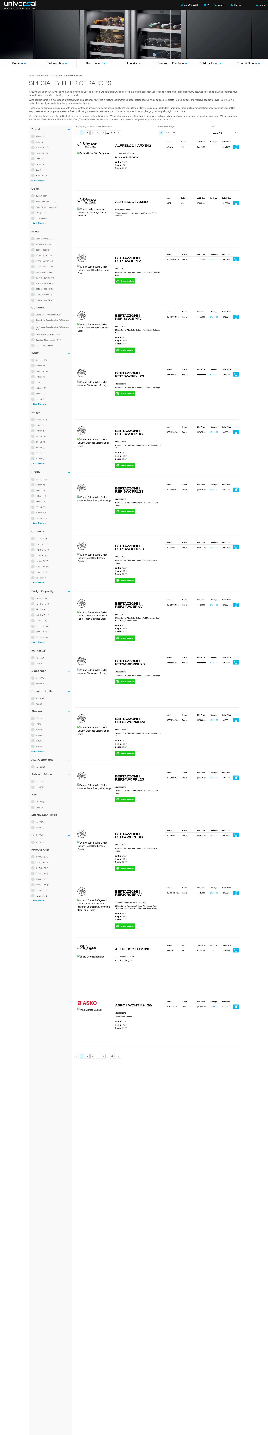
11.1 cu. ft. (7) (42, 561)
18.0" (121, 337)
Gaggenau (233, 116)
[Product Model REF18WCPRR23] (94, 570)
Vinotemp (84, 119)
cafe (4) (39, 159)
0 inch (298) (41, 360)
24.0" (121, 625)
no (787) (40, 822)
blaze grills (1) (42, 153)
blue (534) (40, 213)
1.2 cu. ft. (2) (42, 896)
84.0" (121, 340)
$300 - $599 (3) (43, 244)
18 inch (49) (41, 496)
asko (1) (39, 142)
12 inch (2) (40, 425)
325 (113, 133)
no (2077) (40, 767)
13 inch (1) (40, 366)
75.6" (121, 1024)
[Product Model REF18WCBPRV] (94, 340)
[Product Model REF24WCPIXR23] (94, 743)
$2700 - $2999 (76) (45, 289)
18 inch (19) (41, 388)
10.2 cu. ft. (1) (42, 550)
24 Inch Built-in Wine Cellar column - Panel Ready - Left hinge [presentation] (136, 791)
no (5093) (40, 658)
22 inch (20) (41, 518)
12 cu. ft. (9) (42, 572)
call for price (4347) (45, 300)
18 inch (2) (40, 431)
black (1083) (41, 196)
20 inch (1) (40, 399)
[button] (50, 136)
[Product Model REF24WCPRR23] (94, 858)
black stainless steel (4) (46, 207)
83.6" (121, 916)
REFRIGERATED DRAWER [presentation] (123, 209)
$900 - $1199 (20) (44, 255)
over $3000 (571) (44, 294)
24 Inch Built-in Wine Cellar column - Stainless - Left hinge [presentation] (137, 675)
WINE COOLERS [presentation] (120, 269)
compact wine (51, 107)
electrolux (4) (42, 175)
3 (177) (39, 735)
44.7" (121, 161)
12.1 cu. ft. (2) (42, 637)
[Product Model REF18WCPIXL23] (94, 397)
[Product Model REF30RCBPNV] (94, 916)
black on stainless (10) (46, 201)
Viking (223, 116)
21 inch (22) (41, 513)
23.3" (121, 919)
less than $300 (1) (44, 239)
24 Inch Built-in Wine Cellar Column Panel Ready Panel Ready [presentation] (136, 849)
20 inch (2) (41, 507)
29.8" (121, 913)
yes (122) (40, 827)
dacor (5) (40, 164)
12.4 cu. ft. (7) (42, 578)
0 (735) (39, 718)
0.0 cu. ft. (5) (42, 857)
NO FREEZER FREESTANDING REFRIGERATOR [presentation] (131, 902)
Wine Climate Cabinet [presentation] (123, 1016)
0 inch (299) (41, 420)
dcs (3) (39, 170)
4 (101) (39, 741)
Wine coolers (35, 99)
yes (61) (39, 807)
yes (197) (40, 787)
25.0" (121, 458)
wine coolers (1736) (45, 345)
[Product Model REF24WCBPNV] (94, 628)
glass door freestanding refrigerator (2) (53, 321)
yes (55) (39, 663)
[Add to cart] (236, 147)
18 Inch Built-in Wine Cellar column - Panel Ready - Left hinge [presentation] (136, 503)
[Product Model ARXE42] (94, 168)
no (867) (40, 698)
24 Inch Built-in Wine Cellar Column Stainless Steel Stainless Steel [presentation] (138, 734)
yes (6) (39, 704)
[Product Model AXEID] (94, 224)
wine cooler (224, 91)
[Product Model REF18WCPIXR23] (94, 455)
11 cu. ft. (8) (41, 555)
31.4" (121, 1027)
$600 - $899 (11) (43, 250)
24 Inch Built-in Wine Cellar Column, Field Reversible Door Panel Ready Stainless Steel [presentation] (137, 619)
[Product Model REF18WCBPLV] (94, 282)
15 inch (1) (40, 485)
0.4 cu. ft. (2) (42, 862)
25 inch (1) (40, 447)
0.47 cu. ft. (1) (42, 868)
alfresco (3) (41, 136)
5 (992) (39, 746)
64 (174, 133)
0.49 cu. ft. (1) (42, 873)
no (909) (40, 842)
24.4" (121, 343)
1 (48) (38, 724)
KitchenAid (34, 119)
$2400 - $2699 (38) (45, 278)
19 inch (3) (40, 393)
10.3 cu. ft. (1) (42, 615)
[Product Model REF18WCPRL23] (94, 512)
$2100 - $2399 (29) (45, 272)
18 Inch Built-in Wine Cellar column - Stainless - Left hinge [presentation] (137, 387)
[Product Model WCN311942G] (94, 1025)
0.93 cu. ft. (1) (42, 885)
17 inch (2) (40, 382)
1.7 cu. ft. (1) (42, 539)
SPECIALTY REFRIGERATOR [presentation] (124, 153)
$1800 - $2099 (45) (45, 283)
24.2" (121, 165)
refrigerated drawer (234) (48, 334)
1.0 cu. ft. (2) (42, 890)
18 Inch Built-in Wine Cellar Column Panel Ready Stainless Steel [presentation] (137, 331)
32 (167, 133)
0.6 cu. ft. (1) (42, 879)
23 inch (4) (41, 436)
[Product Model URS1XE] (94, 972)
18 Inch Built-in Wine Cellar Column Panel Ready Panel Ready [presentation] (136, 561)
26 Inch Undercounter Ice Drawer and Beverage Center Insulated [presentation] (136, 214)
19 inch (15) (41, 501)
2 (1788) (39, 730)
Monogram (214, 116)
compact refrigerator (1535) (49, 315)
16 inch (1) (40, 377)
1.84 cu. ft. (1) (42, 544)
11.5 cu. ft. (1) (42, 626)
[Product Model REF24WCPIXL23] (94, 685)
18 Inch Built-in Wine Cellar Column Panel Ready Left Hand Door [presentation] (137, 273)
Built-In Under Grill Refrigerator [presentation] (126, 157)
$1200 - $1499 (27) (45, 267)
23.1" (121, 168)
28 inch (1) (40, 459)
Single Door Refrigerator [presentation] (124, 960)
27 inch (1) (40, 453)
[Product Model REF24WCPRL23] (94, 800)
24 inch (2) (41, 442)
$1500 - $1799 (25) (45, 261)
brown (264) (41, 218)
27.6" (121, 1021)
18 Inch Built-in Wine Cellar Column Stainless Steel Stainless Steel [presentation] (138, 446)
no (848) (40, 802)
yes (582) (40, 683)
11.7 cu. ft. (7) (42, 566)
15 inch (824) (42, 371)
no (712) (39, 781)
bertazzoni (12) (42, 147)
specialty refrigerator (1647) (49, 340)
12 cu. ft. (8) (42, 632)
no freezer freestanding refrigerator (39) (53, 328)
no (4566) (40, 678)
